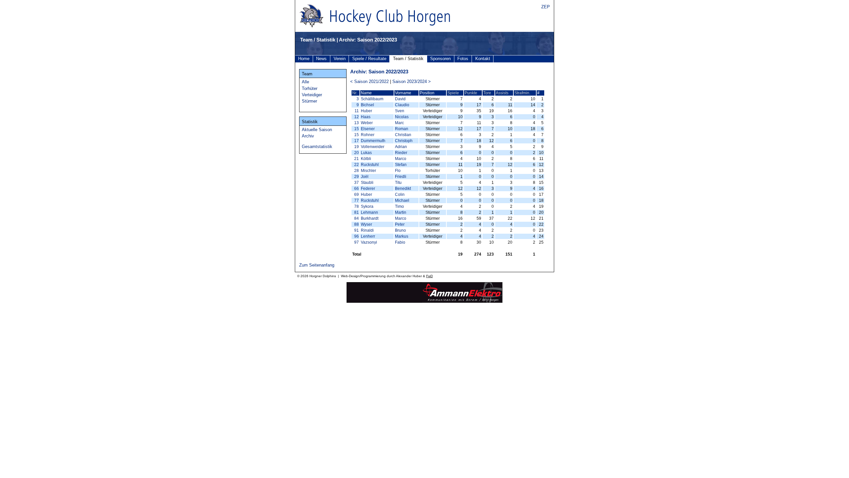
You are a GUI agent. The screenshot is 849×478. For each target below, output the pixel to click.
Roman (401, 129)
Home (303, 58)
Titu (398, 183)
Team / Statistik (408, 58)
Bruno (400, 230)
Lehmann (369, 212)
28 (356, 171)
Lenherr (368, 236)
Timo (399, 206)
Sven (399, 111)
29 (356, 177)
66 (356, 189)
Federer (368, 189)
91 (356, 230)
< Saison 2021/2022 (369, 81)
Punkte (471, 93)
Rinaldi (367, 230)
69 (356, 195)
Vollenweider (372, 147)
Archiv (308, 135)
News (321, 58)
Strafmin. (522, 93)
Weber (367, 123)
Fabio (400, 242)
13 (356, 123)
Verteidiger (312, 94)
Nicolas (402, 117)
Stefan (401, 165)
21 (356, 159)
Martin (400, 212)
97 (356, 242)
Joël (364, 177)
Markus (401, 236)
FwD (429, 276)
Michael (402, 200)
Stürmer (309, 101)
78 (356, 206)
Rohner (367, 135)
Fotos (462, 58)
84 (356, 218)
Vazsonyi (369, 242)
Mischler (368, 171)
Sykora (367, 206)
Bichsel (367, 105)
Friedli (400, 177)
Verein (340, 58)
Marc (399, 123)
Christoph (404, 141)
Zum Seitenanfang (316, 265)
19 (356, 147)
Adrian (401, 147)
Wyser (366, 224)
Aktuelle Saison (317, 129)
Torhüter (309, 88)
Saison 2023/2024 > (411, 81)
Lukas (366, 153)
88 (356, 224)
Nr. (354, 93)
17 (356, 141)
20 (356, 153)
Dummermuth (373, 141)
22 (356, 165)
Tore (487, 93)
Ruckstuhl (370, 165)
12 (356, 117)
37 (356, 183)
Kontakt (482, 58)
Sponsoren (440, 58)
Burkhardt (369, 218)
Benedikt (403, 189)
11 (357, 111)
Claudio (402, 105)
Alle (305, 81)
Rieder (401, 153)
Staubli (367, 183)
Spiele (453, 93)
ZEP (545, 6)
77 (356, 200)
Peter (400, 224)
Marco (400, 159)
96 (356, 236)
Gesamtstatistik (317, 146)
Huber (366, 111)
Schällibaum (372, 99)
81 (356, 212)
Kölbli (366, 159)
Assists (502, 93)
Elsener (368, 129)
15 (356, 129)
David (400, 99)
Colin (400, 195)
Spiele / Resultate (369, 58)
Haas (365, 117)
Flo (398, 171)
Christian (403, 135)
